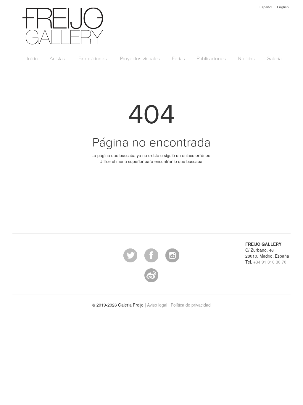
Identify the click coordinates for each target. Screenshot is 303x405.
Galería (274, 59)
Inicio (32, 59)
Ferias (178, 59)
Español (266, 7)
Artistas (57, 59)
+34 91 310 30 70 (269, 262)
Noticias (246, 59)
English (283, 7)
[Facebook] (151, 255)
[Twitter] (130, 255)
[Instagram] (172, 255)
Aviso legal (157, 305)
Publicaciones (211, 59)
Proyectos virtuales (140, 59)
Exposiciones (92, 59)
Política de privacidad (191, 305)
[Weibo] (151, 275)
